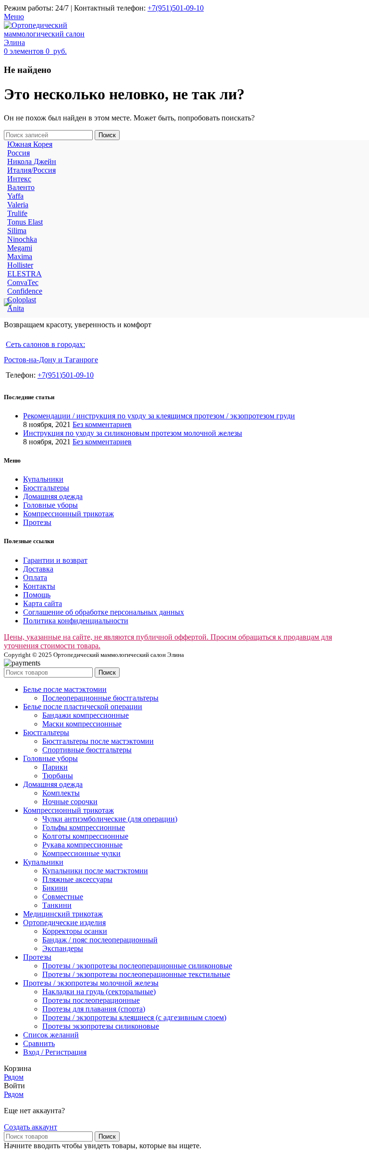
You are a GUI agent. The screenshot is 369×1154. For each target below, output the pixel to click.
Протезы (37, 522)
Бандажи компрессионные (85, 715)
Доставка (38, 569)
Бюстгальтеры (46, 488)
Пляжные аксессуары (77, 879)
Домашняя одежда (53, 496)
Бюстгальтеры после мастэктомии (98, 741)
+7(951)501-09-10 (176, 8)
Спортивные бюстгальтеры (87, 750)
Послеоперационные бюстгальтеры (100, 698)
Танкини (57, 905)
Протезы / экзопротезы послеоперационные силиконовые (137, 966)
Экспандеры (62, 948)
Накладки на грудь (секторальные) (99, 991)
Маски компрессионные (82, 724)
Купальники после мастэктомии (95, 871)
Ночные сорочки (70, 801)
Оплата (35, 577)
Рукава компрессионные (82, 845)
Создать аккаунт (30, 1127)
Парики (55, 767)
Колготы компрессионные (85, 836)
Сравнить (39, 1043)
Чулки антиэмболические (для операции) (109, 819)
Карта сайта (42, 603)
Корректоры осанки (74, 931)
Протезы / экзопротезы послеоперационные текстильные (136, 974)
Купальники (43, 479)
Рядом (14, 1077)
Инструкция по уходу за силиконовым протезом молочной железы (132, 433)
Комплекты (61, 793)
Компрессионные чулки (81, 853)
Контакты (39, 586)
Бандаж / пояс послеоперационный (100, 940)
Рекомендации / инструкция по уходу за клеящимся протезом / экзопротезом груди (159, 416)
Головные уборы (50, 505)
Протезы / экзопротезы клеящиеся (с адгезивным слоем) (134, 1017)
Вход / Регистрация (54, 1052)
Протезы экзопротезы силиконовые (100, 1026)
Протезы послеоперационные (91, 1000)
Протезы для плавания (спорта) (93, 1009)
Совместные (62, 896)
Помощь (36, 595)
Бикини (55, 888)
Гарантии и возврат (55, 560)
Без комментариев (102, 424)
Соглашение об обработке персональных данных (103, 612)
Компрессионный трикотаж (68, 514)
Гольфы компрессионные (83, 827)
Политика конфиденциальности (75, 621)
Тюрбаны (57, 776)
